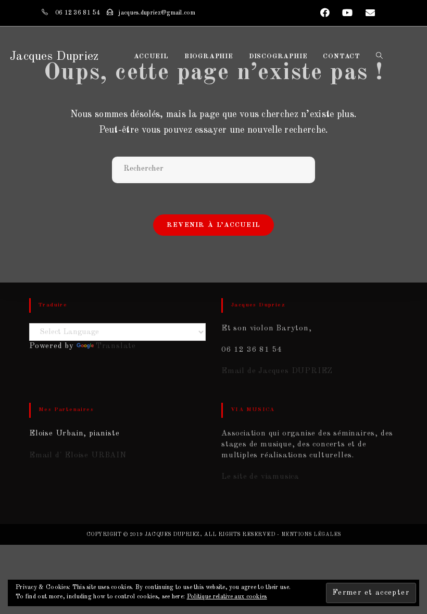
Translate (116, 346)
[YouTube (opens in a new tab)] (347, 13)
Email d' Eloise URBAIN (78, 455)
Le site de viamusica (260, 477)
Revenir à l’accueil (214, 225)
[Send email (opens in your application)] (367, 13)
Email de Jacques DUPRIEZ (277, 371)
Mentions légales (311, 534)
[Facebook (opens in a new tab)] (325, 13)
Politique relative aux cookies (227, 597)
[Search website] (379, 56)
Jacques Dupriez (54, 56)
